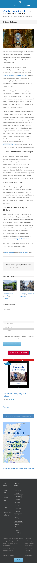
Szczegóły (6, 407)
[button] (4, 290)
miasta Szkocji (6, 499)
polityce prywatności (22, 540)
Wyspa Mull (18, 521)
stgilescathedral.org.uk (22, 239)
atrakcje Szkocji (24, 252)
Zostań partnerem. (28, 468)
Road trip (17, 511)
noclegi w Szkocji (17, 504)
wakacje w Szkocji (7, 506)
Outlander (18, 508)
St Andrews (18, 514)
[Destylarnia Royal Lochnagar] (10, 281)
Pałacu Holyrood (22, 75)
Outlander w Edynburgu (27, 293)
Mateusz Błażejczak (9, 252)
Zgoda (18, 559)
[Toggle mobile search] (30, 11)
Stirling (17, 518)
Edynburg (5, 255)
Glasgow (17, 499)
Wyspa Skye (17, 526)
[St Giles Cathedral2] (18, 38)
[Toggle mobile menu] (33, 11)
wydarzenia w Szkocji (7, 513)
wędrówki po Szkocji (18, 531)
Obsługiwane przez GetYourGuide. (13, 468)
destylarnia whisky (18, 492)
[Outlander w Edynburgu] (27, 281)
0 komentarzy (12, 255)
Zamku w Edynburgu (9, 75)
